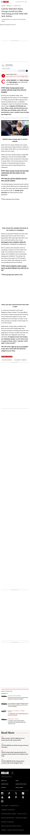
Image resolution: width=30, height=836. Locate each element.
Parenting (17, 5)
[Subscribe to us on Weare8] (25, 797)
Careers (3, 830)
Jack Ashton (13, 82)
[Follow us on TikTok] (25, 793)
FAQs (17, 780)
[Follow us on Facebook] (11, 793)
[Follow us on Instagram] (4, 793)
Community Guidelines (7, 809)
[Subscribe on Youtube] (4, 797)
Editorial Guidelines (7, 821)
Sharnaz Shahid (9, 64)
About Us (3, 780)
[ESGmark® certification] (11, 773)
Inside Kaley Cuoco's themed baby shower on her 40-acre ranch (18, 714)
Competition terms (21, 817)
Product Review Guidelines (16, 830)
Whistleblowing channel (8, 813)
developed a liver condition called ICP (13, 242)
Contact (3, 787)
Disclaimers (4, 805)
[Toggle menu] (2, 1)
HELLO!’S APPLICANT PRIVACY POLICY (11, 826)
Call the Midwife (11, 80)
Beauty (9, 5)
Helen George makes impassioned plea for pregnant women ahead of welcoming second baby (14, 754)
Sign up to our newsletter (19, 346)
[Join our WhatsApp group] (4, 801)
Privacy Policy (22, 813)
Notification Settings (7, 817)
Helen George (24, 80)
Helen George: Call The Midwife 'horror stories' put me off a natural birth (13, 739)
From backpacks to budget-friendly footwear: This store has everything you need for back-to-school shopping (18, 705)
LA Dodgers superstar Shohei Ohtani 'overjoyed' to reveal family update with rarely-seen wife (17, 722)
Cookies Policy (14, 805)
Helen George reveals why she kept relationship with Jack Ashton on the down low (15, 173)
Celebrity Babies (20, 359)
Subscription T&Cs (21, 784)
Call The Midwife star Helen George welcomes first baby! (14, 746)
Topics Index (19, 787)
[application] (15, 128)
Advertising (4, 784)
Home (3, 5)
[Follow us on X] (18, 793)
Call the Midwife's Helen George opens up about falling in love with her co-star (15, 268)
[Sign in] (26, 1)
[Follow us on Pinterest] (18, 797)
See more (3, 693)
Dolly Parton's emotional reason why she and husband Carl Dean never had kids (18, 698)
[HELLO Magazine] (6, 2)
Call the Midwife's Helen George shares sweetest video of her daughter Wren (12, 762)
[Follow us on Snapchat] (11, 797)
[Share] (27, 71)
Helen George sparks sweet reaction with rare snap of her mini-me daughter (13, 90)
